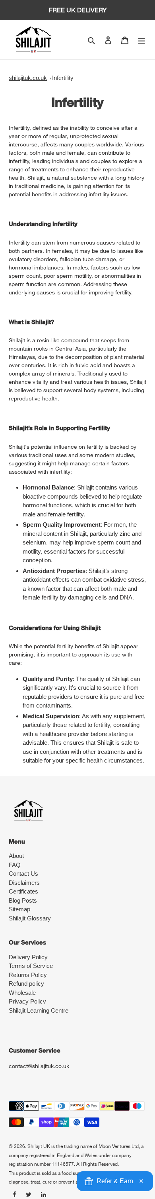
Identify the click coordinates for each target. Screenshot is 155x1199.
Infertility (63, 77)
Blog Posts (23, 900)
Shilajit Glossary (30, 918)
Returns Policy (28, 974)
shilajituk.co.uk (28, 77)
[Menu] (141, 39)
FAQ (15, 864)
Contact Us (23, 873)
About (16, 855)
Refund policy (26, 983)
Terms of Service (31, 965)
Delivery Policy (28, 957)
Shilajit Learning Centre (38, 1010)
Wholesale (22, 992)
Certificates (23, 891)
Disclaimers (24, 882)
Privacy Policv (27, 1001)
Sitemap (19, 909)
